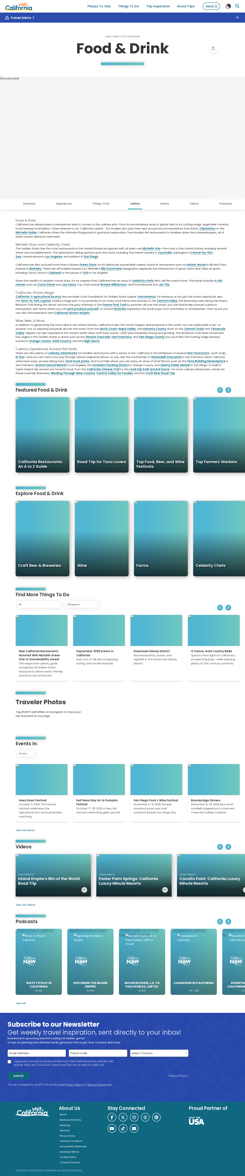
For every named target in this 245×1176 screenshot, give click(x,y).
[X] (123, 1117)
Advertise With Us (69, 1151)
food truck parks (77, 361)
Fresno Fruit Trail (114, 305)
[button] (213, 48)
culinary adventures (62, 353)
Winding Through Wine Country (73, 373)
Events (165, 203)
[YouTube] (224, 709)
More (210, 6)
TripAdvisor (207, 228)
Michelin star (151, 248)
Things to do (119, 36)
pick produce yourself (83, 309)
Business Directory (70, 1119)
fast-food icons (198, 353)
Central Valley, (167, 301)
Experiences (64, 203)
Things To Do (128, 6)
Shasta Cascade (98, 337)
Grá (85, 273)
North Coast (108, 329)
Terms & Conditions (71, 1141)
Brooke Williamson (113, 284)
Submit (18, 1076)
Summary (29, 203)
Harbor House (196, 265)
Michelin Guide (26, 232)
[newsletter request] (134, 1128)
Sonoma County (154, 329)
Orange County (40, 341)
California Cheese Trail (103, 369)
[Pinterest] (219, 709)
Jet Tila (164, 284)
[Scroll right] (228, 390)
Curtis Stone (46, 284)
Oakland (54, 273)
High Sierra (91, 341)
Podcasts (226, 203)
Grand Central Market (51, 365)
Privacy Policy (177, 1076)
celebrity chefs (143, 280)
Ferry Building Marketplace (206, 361)
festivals (120, 309)
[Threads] (145, 1117)
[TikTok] (123, 1128)
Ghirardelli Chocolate (166, 357)
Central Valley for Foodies (114, 373)
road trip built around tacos (149, 369)
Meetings (65, 1125)
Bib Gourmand (111, 268)
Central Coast (194, 329)
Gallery (135, 203)
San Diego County (151, 337)
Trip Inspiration (158, 6)
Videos (194, 203)
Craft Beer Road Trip (160, 373)
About (63, 1114)
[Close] (240, 18)
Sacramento (147, 296)
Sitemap (65, 1130)
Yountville (165, 252)
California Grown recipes (72, 313)
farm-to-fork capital (36, 301)
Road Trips (186, 6)
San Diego (91, 256)
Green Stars (87, 265)
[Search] (237, 6)
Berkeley (35, 268)
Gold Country (61, 341)
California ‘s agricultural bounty (38, 296)
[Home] (18, 6)
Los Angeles (53, 256)
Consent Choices (70, 1162)
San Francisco (121, 337)
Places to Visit (99, 6)
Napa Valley (127, 329)
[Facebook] (112, 1117)
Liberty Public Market (175, 365)
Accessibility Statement (73, 1146)
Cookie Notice (68, 1157)
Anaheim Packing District (111, 365)
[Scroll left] (220, 390)
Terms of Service (96, 1084)
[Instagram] (214, 709)
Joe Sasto (69, 284)
